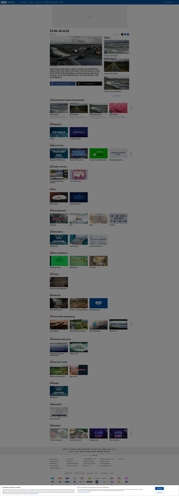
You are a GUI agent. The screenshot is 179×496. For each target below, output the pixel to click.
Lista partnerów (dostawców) (83, 492)
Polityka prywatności (33, 493)
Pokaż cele (159, 492)
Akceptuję (159, 488)
